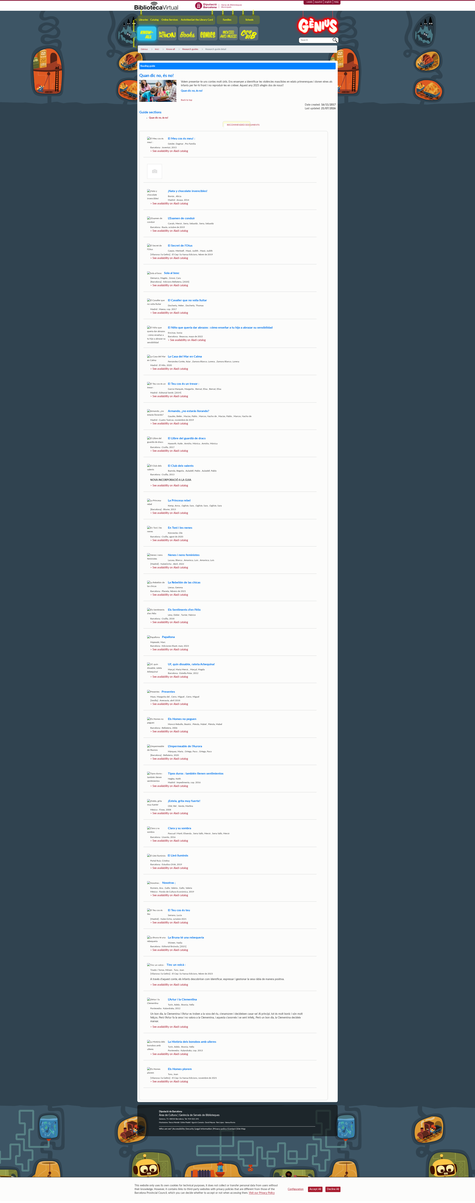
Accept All (315, 1189)
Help (336, 2)
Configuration (296, 1189)
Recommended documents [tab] (238, 125)
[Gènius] (317, 24)
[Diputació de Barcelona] (219, 6)
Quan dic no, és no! (158, 118)
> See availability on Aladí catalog (169, 151)
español (318, 2)
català (309, 2)
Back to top (186, 100)
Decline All (333, 1189)
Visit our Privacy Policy (262, 1193)
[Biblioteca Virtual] (156, 6)
